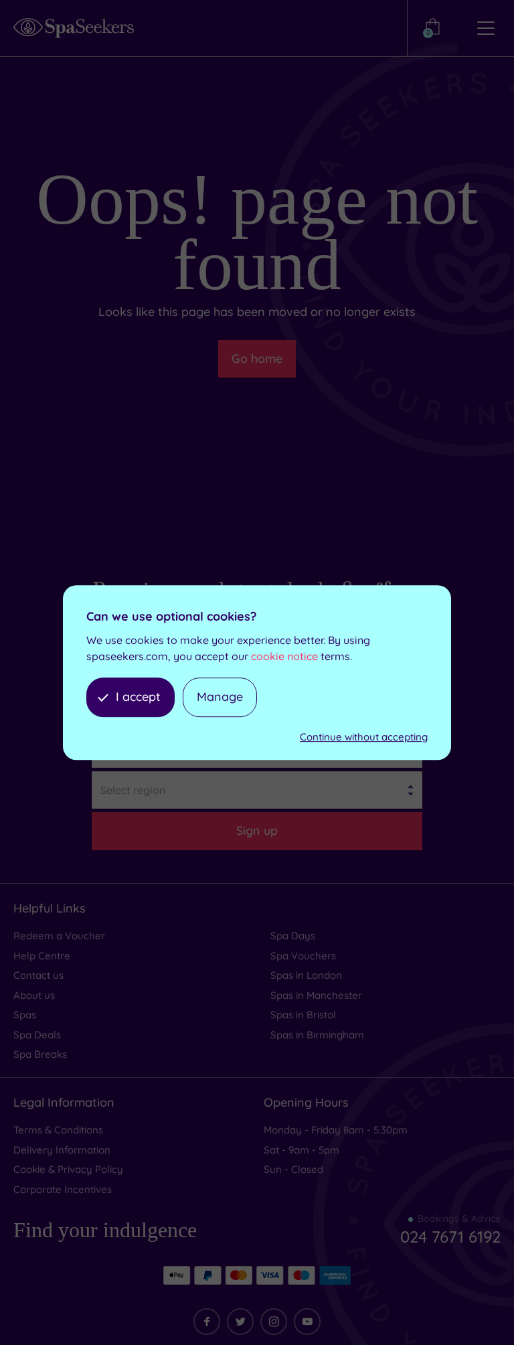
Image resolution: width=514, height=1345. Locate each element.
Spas (24, 1014)
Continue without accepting (364, 736)
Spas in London (306, 975)
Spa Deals (37, 1034)
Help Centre (41, 955)
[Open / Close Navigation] (486, 28)
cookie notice (284, 656)
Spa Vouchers (303, 955)
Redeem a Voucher (59, 935)
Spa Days (292, 935)
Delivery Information (61, 1149)
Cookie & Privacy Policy (68, 1169)
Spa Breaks (40, 1054)
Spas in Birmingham (317, 1034)
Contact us (38, 975)
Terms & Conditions (58, 1129)
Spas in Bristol (303, 1014)
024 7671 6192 (450, 1237)
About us (34, 995)
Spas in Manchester (316, 995)
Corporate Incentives (62, 1189)
